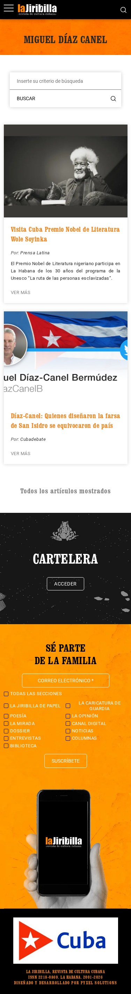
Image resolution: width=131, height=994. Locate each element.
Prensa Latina (35, 252)
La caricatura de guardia (100, 705)
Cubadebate (33, 439)
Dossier (20, 730)
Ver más (21, 292)
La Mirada (22, 723)
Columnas (84, 738)
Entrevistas (25, 738)
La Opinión (85, 715)
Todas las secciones (36, 693)
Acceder (65, 584)
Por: (16, 252)
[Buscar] (123, 9)
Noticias (83, 730)
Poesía (18, 715)
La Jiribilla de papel (35, 705)
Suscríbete (66, 761)
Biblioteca (23, 745)
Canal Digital (89, 723)
